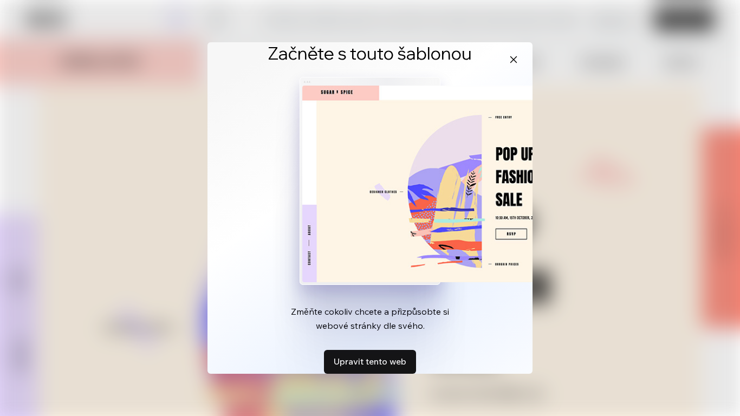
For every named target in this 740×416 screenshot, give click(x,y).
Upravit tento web (370, 361)
